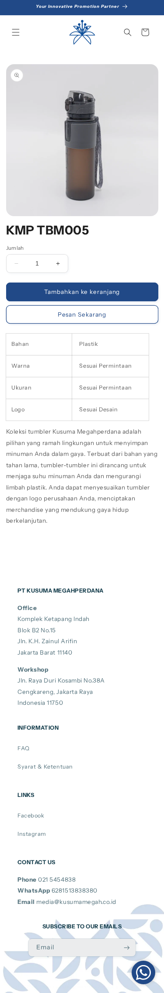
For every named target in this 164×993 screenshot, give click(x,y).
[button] (15, 32)
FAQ (23, 748)
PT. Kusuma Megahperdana (65, 986)
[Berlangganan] (127, 947)
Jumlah (15, 248)
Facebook (30, 815)
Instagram (31, 834)
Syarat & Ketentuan (45, 766)
